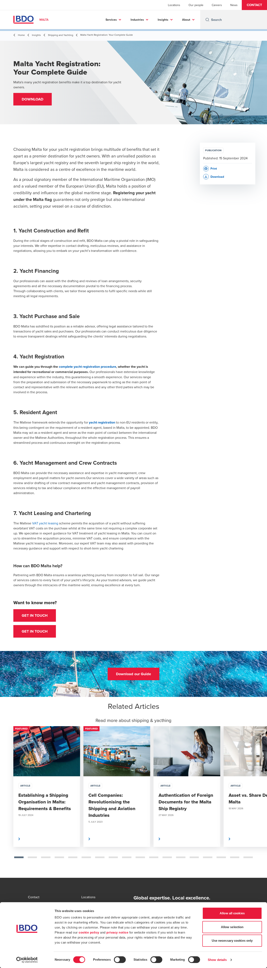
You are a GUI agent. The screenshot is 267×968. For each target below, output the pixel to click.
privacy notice (117, 932)
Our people (196, 5)
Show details (217, 960)
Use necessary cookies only (232, 940)
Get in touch (35, 615)
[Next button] (259, 800)
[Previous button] (7, 800)
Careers (217, 5)
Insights (163, 20)
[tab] (19, 857)
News (234, 5)
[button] (254, 5)
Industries (137, 20)
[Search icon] (207, 20)
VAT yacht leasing (45, 523)
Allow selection (232, 927)
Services (111, 20)
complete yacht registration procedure (87, 366)
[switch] (120, 959)
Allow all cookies (232, 913)
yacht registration (102, 422)
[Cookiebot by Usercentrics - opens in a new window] (27, 960)
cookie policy (89, 932)
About (186, 20)
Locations (174, 5)
